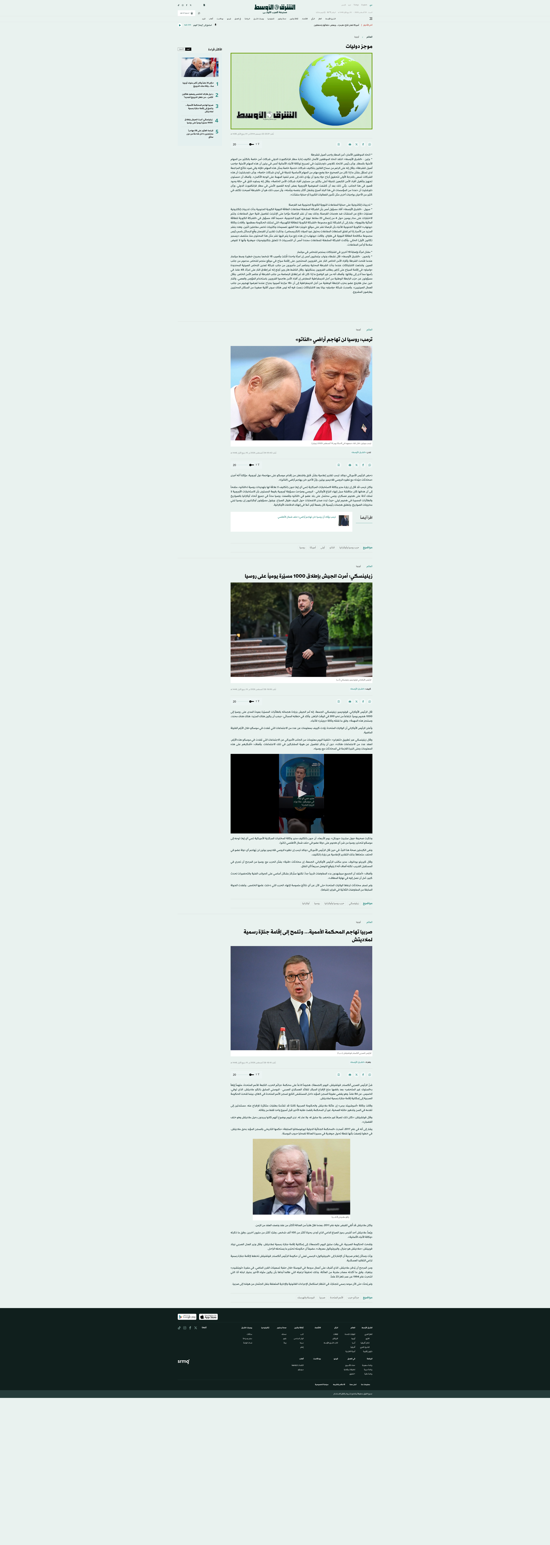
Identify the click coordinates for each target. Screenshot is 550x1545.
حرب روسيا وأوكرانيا (349, 547)
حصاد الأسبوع (350, 1366)
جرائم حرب (353, 1297)
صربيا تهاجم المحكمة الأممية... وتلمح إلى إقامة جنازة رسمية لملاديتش (199, 108)
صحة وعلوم (282, 19)
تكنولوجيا (271, 19)
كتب (302, 1335)
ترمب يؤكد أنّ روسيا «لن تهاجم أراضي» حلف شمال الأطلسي (307, 517)
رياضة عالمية (368, 1374)
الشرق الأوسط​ (330, 19)
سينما (302, 1343)
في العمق (238, 19)
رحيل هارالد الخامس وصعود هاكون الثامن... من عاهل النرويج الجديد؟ (197, 96)
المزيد (203, 19)
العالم (320, 19)
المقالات (335, 1335)
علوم (284, 1339)
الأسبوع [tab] (181, 49)
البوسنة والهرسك (306, 1297)
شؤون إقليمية (367, 1352)
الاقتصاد (305, 19)
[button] (301, 793)
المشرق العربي (365, 1347)
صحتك (284, 1335)
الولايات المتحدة (350, 1335)
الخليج (368, 1339)
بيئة (285, 1343)
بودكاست (220, 19)
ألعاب (211, 19)
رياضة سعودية (367, 1366)
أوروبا (356, 36)
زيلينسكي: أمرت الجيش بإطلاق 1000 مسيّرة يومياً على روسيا (199, 121)
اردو (349, 5)
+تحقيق (352, 1374)
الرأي (313, 19)
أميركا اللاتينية (350, 1352)
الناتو (332, 547)
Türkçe (356, 5)
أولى (323, 547)
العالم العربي (368, 1335)
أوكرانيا (306, 903)
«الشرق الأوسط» (358, 452)
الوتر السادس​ (299, 1339)
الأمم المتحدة (336, 1297)
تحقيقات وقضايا (349, 1370)
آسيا (353, 1343)
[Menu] (371, 18)
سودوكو (301, 1370)
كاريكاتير (335, 1339)
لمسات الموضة (247, 1343)
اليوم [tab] (188, 49)
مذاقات (249, 1335)
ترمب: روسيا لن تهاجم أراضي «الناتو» (333, 339)
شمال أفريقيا (365, 1343)
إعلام (302, 1347)
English (364, 5)
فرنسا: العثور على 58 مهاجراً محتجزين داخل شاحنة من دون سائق (199, 134)
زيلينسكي (354, 903)
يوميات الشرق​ (259, 19)
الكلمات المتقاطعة (298, 1366)
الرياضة (247, 19)
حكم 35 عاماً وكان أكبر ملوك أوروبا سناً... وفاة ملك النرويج (198, 85)
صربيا (322, 1297)
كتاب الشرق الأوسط (331, 1343)
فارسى (343, 5)
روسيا (302, 547)
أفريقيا (352, 1347)
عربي (371, 5)
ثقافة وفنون (294, 19)
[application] (301, 794)
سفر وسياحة (247, 1339)
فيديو (229, 19)
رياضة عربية (368, 1370)
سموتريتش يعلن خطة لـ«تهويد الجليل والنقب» (338, 25)
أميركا (313, 547)
